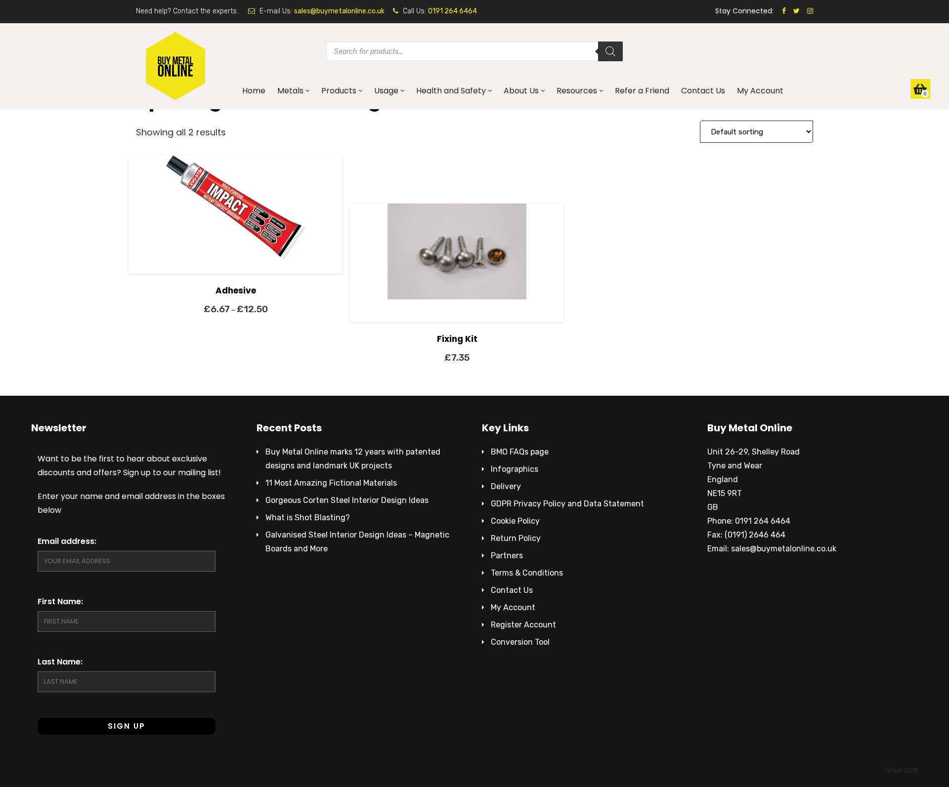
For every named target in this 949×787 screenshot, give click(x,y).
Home (253, 90)
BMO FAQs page (520, 451)
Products (338, 90)
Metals (290, 90)
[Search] (610, 51)
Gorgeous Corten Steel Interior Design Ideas (347, 500)
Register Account (523, 624)
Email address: (67, 541)
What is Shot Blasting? (307, 517)
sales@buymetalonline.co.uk (339, 11)
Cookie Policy (515, 521)
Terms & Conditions (527, 573)
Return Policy (516, 538)
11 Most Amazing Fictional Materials (331, 483)
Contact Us (703, 90)
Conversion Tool (520, 642)
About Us (521, 90)
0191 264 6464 (452, 11)
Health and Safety (451, 90)
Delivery (506, 486)
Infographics (514, 469)
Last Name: (60, 661)
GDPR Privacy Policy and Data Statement (567, 503)
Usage (386, 90)
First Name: (60, 601)
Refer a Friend (642, 90)
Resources (577, 90)
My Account (760, 90)
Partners (507, 555)
